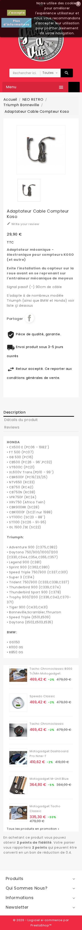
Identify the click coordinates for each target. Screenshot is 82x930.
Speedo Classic (42, 696)
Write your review (23, 224)
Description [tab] (14, 412)
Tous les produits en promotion (33, 828)
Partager (29, 318)
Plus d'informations (16, 22)
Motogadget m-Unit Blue (49, 779)
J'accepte (16, 13)
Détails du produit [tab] (21, 419)
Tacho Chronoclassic (47, 724)
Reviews (11, 427)
